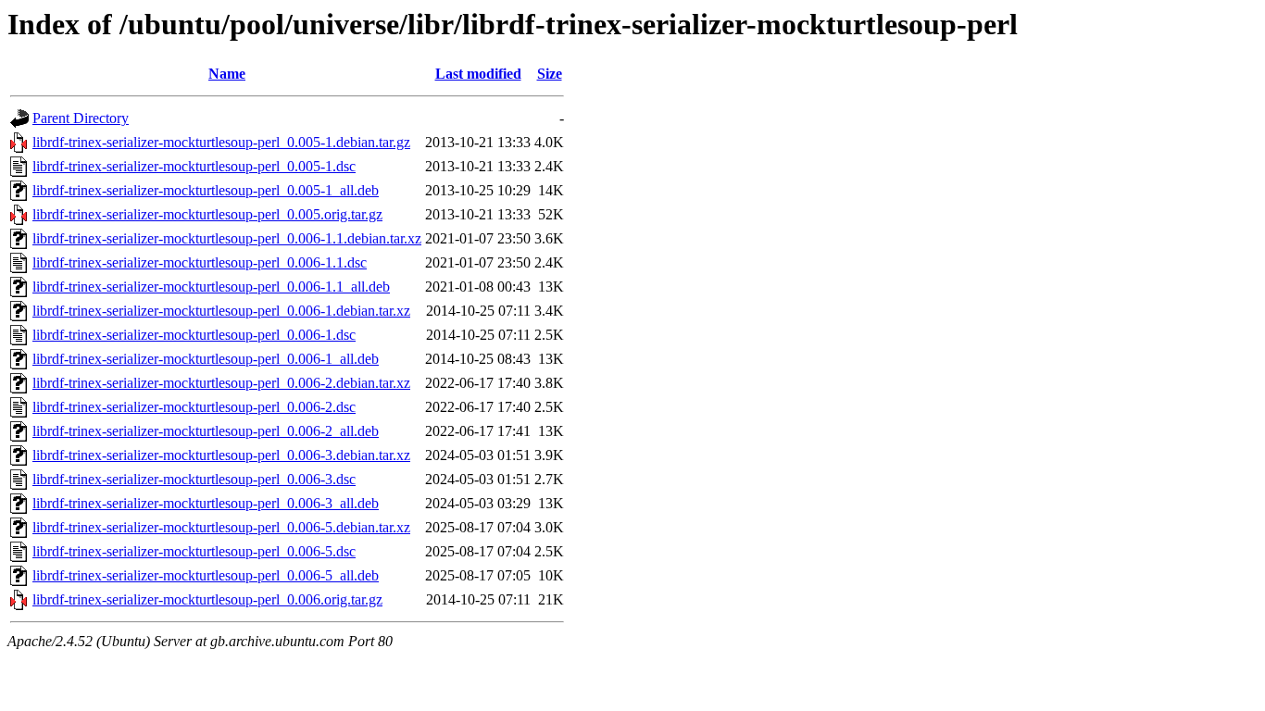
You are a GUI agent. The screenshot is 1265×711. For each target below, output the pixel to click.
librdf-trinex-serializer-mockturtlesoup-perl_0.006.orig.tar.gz (207, 599)
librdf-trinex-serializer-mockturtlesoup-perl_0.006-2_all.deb (205, 431)
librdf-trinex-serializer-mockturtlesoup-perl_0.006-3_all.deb (205, 503)
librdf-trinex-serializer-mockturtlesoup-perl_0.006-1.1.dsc (199, 262)
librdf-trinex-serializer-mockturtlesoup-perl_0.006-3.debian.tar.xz (221, 455)
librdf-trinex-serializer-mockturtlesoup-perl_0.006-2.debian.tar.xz (221, 383)
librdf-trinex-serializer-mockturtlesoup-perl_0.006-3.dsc (194, 479)
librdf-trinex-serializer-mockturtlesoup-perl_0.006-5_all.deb (205, 575)
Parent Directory (80, 118)
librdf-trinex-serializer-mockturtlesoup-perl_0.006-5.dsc (194, 551)
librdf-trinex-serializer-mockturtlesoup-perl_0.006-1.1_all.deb (211, 286)
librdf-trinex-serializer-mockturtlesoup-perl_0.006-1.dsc (194, 335)
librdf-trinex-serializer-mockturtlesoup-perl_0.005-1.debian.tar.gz (221, 142)
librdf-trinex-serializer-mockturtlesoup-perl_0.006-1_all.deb (205, 359)
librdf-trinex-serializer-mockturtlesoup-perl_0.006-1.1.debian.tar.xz (226, 238)
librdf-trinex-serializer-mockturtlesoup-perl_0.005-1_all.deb (205, 190)
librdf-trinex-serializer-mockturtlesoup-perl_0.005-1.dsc (194, 166)
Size (549, 73)
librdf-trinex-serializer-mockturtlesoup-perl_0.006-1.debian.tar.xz (221, 310)
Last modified (478, 73)
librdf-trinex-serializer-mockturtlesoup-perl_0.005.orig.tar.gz (207, 214)
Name (226, 73)
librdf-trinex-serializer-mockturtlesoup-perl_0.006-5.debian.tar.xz (221, 527)
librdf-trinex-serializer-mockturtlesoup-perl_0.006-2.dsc (194, 407)
